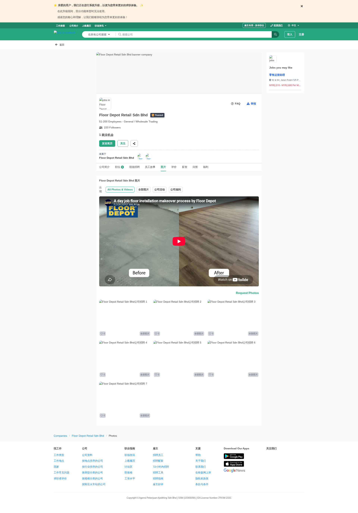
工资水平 (130, 478)
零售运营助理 (277, 74)
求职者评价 (60, 478)
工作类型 (59, 454)
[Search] (275, 34)
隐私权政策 (201, 478)
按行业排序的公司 (92, 466)
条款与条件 (201, 484)
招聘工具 (158, 472)
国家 (56, 466)
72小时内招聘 (161, 466)
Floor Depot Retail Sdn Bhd (88, 435)
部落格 (128, 472)
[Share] (134, 143)
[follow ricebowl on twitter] (268, 456)
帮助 (198, 454)
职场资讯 (130, 454)
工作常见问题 (61, 472)
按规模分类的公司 (92, 478)
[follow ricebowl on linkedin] (293, 456)
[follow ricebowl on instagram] (285, 456)
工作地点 (59, 460)
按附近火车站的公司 (94, 484)
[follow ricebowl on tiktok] (301, 456)
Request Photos (247, 293)
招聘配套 (158, 460)
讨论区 (128, 466)
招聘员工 (158, 454)
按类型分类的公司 (92, 472)
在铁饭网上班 (203, 472)
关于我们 (200, 460)
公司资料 (87, 454)
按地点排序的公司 (92, 460)
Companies (60, 435)
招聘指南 (158, 478)
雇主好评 (158, 484)
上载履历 (130, 460)
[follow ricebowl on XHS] (268, 466)
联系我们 (200, 466)
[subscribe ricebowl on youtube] (276, 456)
